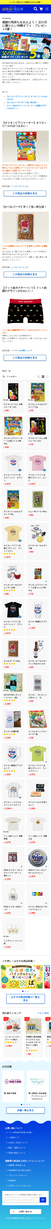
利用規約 (12, 1180)
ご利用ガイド (14, 1137)
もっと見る (44, 1013)
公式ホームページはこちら (19, 1186)
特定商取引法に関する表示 (19, 1170)
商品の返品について (16, 1153)
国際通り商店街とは (16, 1165)
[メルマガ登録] (43, 1200)
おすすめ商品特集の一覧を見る (25, 999)
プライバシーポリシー (17, 1175)
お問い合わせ (25, 1211)
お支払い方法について (17, 1143)
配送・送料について (16, 1148)
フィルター (11, 376)
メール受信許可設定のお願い (20, 1132)
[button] (9, 554)
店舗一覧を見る (25, 1110)
